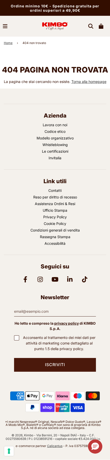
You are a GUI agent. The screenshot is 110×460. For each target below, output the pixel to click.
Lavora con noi (55, 125)
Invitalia (55, 158)
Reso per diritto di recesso (55, 197)
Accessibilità (55, 243)
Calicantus (54, 446)
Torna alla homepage (88, 81)
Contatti (55, 190)
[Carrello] (101, 26)
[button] (95, 446)
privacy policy (66, 323)
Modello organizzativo (55, 138)
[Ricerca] (91, 26)
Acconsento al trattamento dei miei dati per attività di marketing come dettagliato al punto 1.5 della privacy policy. (59, 343)
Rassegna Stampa (55, 237)
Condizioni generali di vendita (55, 230)
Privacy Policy (55, 217)
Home (8, 43)
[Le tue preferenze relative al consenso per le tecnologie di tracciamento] (9, 451)
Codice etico (55, 131)
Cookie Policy (55, 223)
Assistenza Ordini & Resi (55, 204)
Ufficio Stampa (55, 210)
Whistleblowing (55, 144)
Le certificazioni (55, 151)
